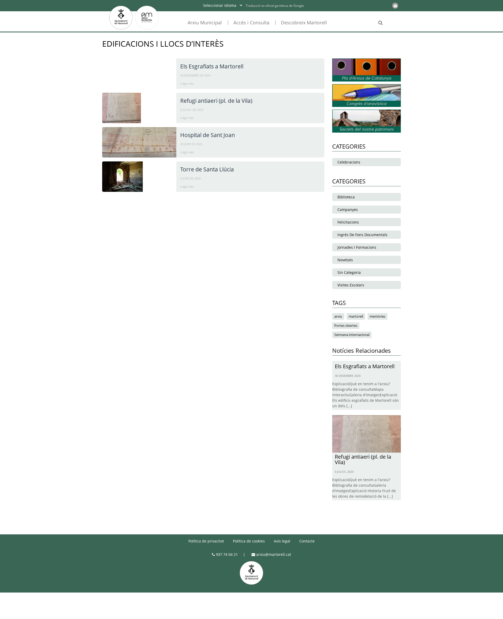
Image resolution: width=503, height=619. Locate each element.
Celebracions (348, 162)
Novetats (345, 259)
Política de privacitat (206, 541)
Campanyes (347, 209)
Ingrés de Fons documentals (362, 234)
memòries (377, 316)
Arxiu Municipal (205, 22)
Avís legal (282, 541)
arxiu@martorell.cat (273, 554)
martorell (356, 316)
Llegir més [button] (187, 83)
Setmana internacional (351, 334)
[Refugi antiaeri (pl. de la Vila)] (366, 433)
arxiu (338, 316)
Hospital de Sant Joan (207, 135)
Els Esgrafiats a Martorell (211, 66)
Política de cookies (249, 541)
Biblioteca (346, 196)
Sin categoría (349, 272)
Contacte (307, 541)
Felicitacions (348, 222)
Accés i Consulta (251, 22)
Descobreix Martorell (304, 22)
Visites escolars (350, 285)
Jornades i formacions (356, 247)
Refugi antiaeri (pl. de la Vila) (216, 100)
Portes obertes (345, 325)
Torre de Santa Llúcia (207, 169)
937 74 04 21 (226, 554)
